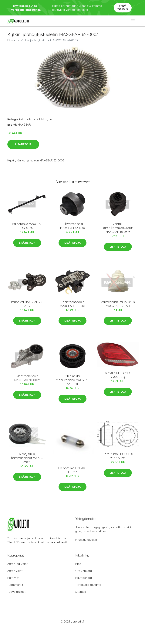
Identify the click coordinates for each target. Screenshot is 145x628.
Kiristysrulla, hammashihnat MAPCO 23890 (27, 458)
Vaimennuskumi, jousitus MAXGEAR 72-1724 (118, 304)
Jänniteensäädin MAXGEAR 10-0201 (72, 304)
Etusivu (11, 40)
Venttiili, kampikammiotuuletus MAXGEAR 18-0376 (118, 228)
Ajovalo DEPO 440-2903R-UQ (118, 375)
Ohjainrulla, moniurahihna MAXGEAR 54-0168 (72, 380)
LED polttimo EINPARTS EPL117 (72, 470)
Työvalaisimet (16, 591)
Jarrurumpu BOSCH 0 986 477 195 (118, 456)
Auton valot (14, 571)
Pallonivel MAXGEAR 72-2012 (27, 304)
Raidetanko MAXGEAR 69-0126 (27, 226)
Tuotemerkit (32, 119)
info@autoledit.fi (86, 539)
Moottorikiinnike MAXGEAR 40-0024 (27, 378)
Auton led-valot (17, 564)
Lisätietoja (23, 144)
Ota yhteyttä (83, 571)
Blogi (78, 564)
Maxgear (47, 119)
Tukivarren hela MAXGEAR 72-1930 (72, 226)
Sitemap (80, 591)
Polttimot (13, 578)
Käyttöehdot (83, 578)
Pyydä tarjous (122, 7)
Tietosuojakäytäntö (88, 585)
